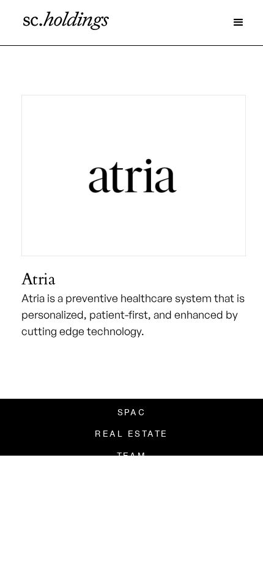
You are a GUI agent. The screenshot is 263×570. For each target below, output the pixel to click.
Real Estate (131, 434)
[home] (63, 23)
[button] (238, 22)
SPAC (131, 412)
